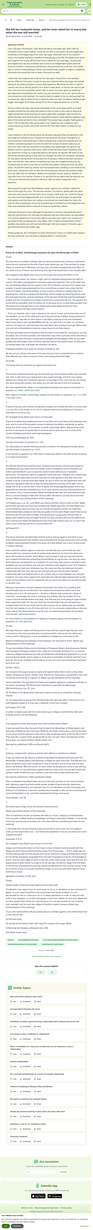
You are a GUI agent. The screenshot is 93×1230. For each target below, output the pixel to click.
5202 (21, 621)
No (52, 972)
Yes (40, 972)
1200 (41, 442)
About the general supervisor (47, 1208)
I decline (17, 1226)
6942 (30, 621)
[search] (89, 11)
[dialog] (45, 1221)
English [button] (83, 4)
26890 (27, 390)
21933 (8, 397)
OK (6, 1226)
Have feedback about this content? (46, 956)
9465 (84, 394)
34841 (20, 390)
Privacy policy (66, 1208)
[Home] (10, 20)
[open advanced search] (82, 11)
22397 (37, 449)
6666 (35, 454)
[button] (13, 1001)
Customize (84, 1226)
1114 (79, 394)
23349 (37, 390)
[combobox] (41, 11)
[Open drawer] (90, 4)
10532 (18, 397)
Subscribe (63, 1172)
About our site (27, 1208)
